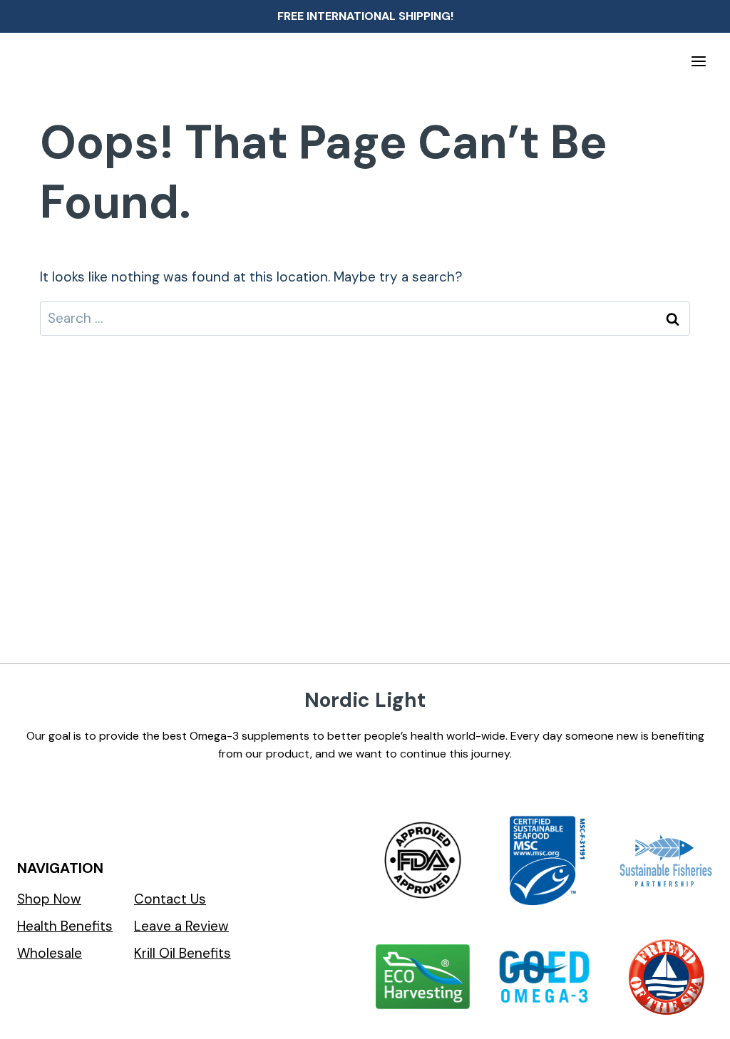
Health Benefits (65, 926)
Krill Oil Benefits (182, 953)
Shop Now (49, 899)
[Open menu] (698, 60)
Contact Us (170, 899)
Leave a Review (181, 926)
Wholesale (49, 953)
